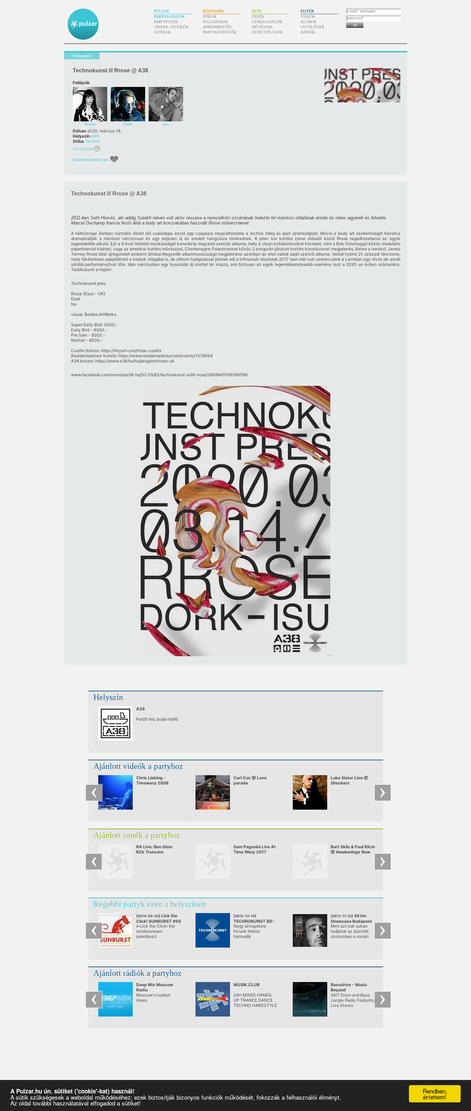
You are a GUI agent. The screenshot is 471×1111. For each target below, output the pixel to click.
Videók (308, 16)
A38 (95, 136)
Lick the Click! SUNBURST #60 (158, 921)
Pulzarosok (215, 22)
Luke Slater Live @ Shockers (349, 780)
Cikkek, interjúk (171, 27)
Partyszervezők (220, 32)
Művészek (262, 27)
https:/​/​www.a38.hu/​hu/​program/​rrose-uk (134, 360)
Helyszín (108, 697)
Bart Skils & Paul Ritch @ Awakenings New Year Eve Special (353, 852)
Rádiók (308, 32)
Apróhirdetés (217, 27)
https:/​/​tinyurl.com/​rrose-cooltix (131, 350)
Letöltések (313, 27)
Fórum (209, 16)
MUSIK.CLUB (246, 984)
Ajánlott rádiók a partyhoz (137, 973)
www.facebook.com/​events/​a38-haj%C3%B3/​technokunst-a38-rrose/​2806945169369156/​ (159, 374)
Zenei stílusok (267, 32)
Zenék (258, 16)
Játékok (162, 32)
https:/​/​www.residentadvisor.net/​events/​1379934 (165, 355)
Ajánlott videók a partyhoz (138, 766)
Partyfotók (166, 22)
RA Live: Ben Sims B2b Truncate (154, 849)
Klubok (309, 22)
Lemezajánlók (267, 22)
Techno (92, 141)
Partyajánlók (169, 16)
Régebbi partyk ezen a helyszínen (149, 904)
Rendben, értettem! (435, 1094)
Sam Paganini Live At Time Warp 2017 (254, 849)
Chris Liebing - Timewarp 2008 (152, 780)
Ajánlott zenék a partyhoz (136, 835)
